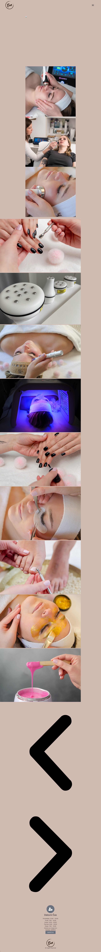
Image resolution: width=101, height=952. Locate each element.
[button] (50, 753)
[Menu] (92, 5)
